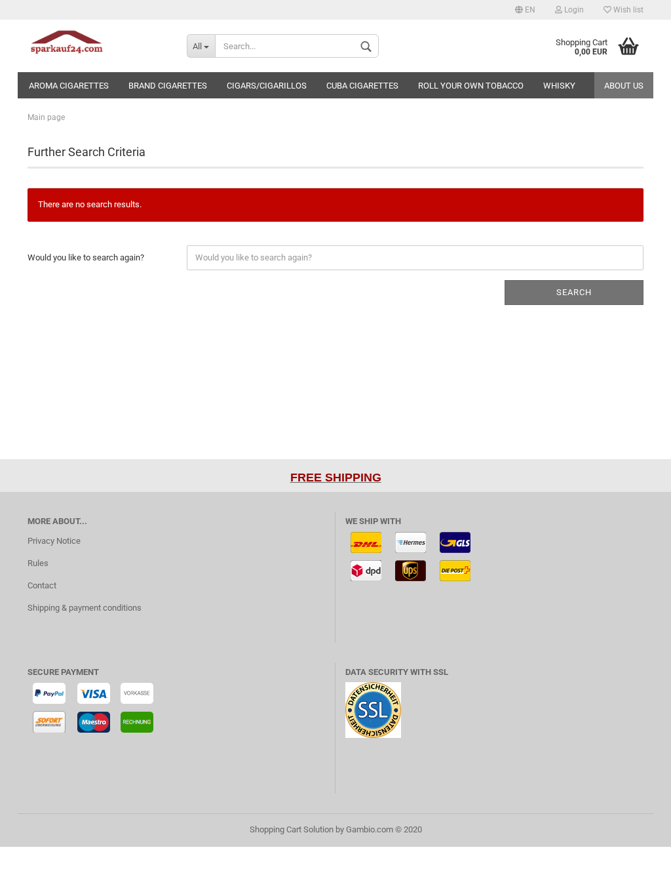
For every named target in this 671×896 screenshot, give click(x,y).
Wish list (627, 9)
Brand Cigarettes (167, 86)
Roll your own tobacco (471, 86)
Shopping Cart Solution (292, 829)
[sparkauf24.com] (97, 46)
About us (623, 86)
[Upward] (635, 876)
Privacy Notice (54, 541)
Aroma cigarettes (69, 86)
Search (574, 292)
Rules (38, 563)
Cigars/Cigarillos (267, 86)
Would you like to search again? (86, 257)
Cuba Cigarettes (362, 86)
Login (573, 9)
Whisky (559, 86)
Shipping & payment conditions (85, 608)
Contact (42, 585)
